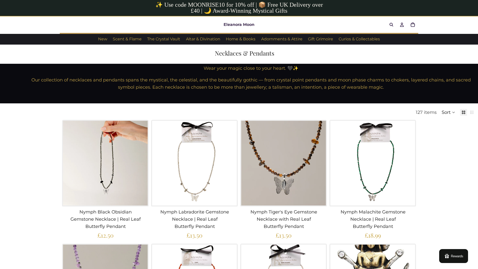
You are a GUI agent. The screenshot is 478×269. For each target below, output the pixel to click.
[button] (448, 112)
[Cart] (412, 24)
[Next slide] (140, 163)
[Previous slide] (70, 163)
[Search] (391, 24)
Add (233, 198)
